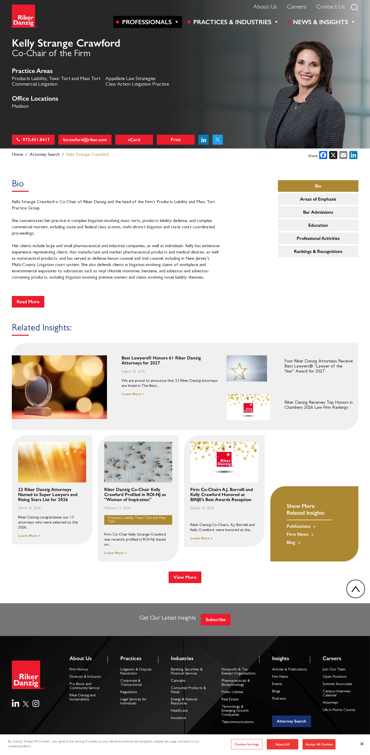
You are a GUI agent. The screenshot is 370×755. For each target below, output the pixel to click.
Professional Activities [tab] (318, 238)
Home (17, 155)
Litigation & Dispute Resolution (135, 672)
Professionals (147, 22)
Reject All (282, 744)
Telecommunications (237, 722)
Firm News (297, 534)
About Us (265, 8)
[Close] (361, 743)
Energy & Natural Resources (184, 702)
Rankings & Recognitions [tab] (318, 251)
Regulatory (128, 692)
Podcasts (279, 699)
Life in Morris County (339, 710)
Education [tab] (318, 225)
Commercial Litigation (34, 84)
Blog (291, 542)
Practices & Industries (232, 22)
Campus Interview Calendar (337, 694)
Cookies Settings (247, 744)
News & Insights (320, 22)
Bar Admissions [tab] (318, 212)
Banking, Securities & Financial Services (187, 672)
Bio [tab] (318, 186)
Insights (280, 658)
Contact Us (330, 8)
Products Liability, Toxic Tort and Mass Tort (56, 79)
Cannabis (178, 681)
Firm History (78, 670)
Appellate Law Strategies (130, 79)
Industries (182, 658)
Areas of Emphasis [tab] (318, 199)
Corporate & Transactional (131, 683)
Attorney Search (45, 155)
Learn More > (133, 394)
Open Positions (335, 677)
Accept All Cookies (319, 744)
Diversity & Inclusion (85, 677)
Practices (130, 658)
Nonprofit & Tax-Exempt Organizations (238, 672)
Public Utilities (232, 692)
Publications (298, 526)
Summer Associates (337, 684)
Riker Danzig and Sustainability (82, 698)
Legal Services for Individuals (133, 702)
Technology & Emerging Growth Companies (235, 711)
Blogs (276, 692)
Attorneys (330, 703)
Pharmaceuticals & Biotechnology (235, 683)
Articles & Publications (289, 670)
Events (277, 684)
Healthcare (179, 711)
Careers (296, 8)
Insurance (178, 718)
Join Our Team (334, 670)
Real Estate (229, 700)
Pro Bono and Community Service (84, 686)
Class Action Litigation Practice (137, 84)
